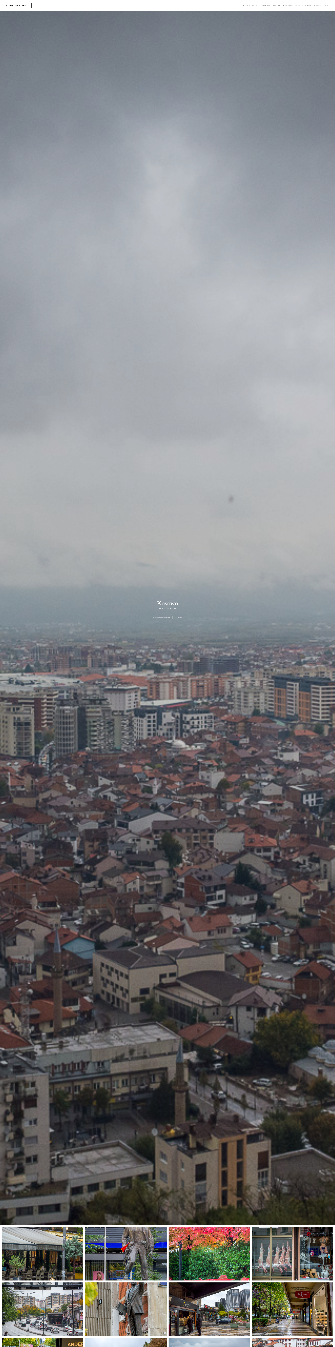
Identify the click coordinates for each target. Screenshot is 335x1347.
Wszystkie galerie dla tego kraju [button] (161, 617)
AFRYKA (276, 5)
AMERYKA (288, 5)
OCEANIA (306, 5)
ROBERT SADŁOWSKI (16, 5)
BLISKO (255, 5)
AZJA (297, 5)
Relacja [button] (180, 617)
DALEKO (246, 5)
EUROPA (266, 5)
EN (326, 5)
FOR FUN (318, 5)
